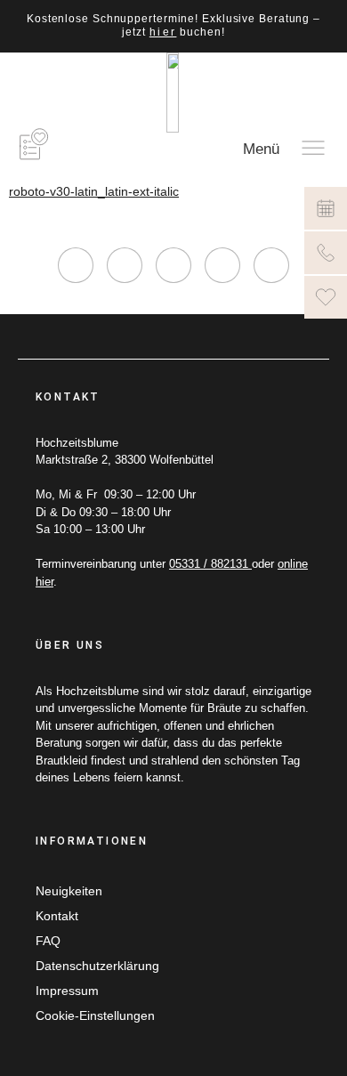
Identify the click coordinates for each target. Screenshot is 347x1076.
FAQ (48, 941)
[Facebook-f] (124, 265)
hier (163, 32)
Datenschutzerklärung (97, 966)
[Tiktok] (173, 265)
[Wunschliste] (325, 297)
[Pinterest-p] (222, 265)
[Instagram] (75, 265)
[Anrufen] (325, 252)
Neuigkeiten (69, 891)
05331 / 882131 (210, 563)
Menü (261, 149)
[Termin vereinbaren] (325, 208)
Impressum (67, 990)
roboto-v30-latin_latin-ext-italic (94, 191)
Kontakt (57, 916)
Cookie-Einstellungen (95, 1015)
